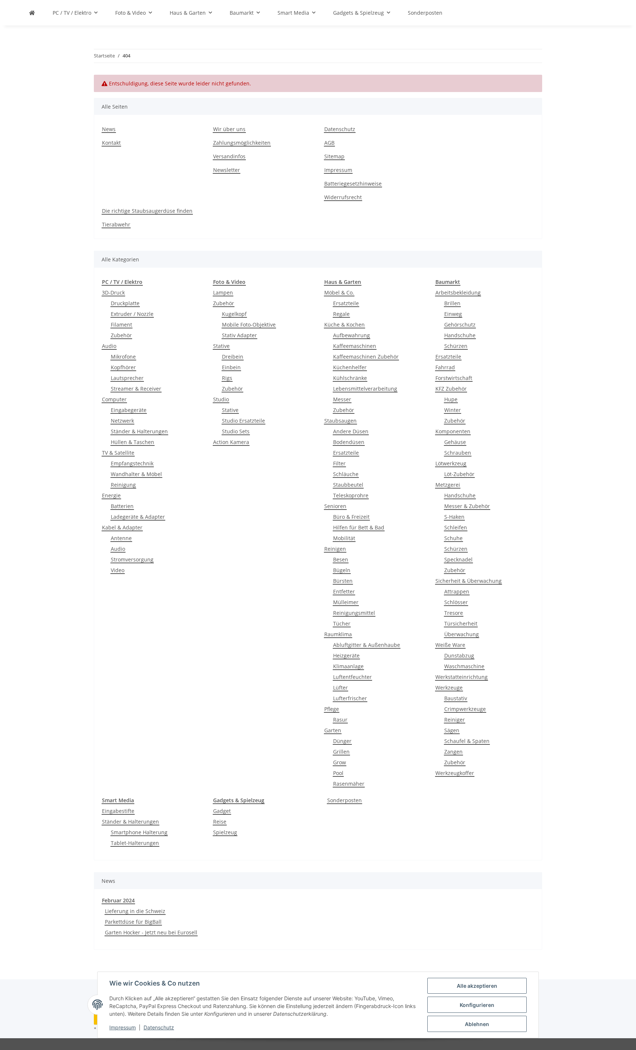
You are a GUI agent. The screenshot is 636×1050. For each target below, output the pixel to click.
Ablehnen (477, 1024)
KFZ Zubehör (451, 388)
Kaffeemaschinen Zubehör (366, 356)
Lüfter (340, 687)
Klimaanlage (348, 666)
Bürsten (343, 580)
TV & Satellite (118, 452)
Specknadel (458, 559)
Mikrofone (123, 356)
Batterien (122, 506)
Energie (111, 495)
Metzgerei (447, 484)
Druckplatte (125, 303)
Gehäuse (455, 441)
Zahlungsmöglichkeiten (242, 142)
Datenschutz (159, 1027)
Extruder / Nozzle (132, 313)
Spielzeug (225, 832)
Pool (338, 772)
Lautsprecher (127, 377)
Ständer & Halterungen (139, 431)
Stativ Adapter (239, 335)
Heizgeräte (346, 655)
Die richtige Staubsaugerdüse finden (147, 210)
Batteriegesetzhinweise (353, 183)
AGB (329, 142)
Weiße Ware (450, 644)
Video (117, 570)
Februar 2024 (118, 900)
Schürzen (455, 345)
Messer (342, 399)
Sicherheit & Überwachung (468, 580)
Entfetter (344, 591)
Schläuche (345, 474)
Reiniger (454, 719)
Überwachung (461, 634)
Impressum (122, 1027)
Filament (121, 324)
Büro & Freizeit (351, 516)
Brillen (452, 303)
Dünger (342, 740)
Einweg (453, 313)
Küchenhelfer (350, 367)
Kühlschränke (350, 377)
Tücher (341, 623)
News (109, 129)
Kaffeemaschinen (354, 345)
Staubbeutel (348, 484)
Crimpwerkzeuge (465, 708)
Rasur (340, 719)
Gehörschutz (460, 324)
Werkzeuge (449, 687)
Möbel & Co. (339, 292)
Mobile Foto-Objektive (249, 324)
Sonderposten (344, 800)
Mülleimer (345, 602)
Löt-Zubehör (459, 474)
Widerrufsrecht (343, 197)
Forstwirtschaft (453, 377)
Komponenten (452, 431)
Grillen (341, 751)
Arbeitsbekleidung (458, 292)
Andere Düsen (350, 431)
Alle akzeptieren (477, 986)
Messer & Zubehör (467, 506)
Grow (339, 762)
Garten (332, 730)
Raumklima (338, 634)
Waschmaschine (464, 666)
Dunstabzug (459, 655)
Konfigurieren (477, 1005)
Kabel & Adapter (122, 527)
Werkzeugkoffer (454, 772)
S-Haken (454, 516)
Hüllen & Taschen (132, 441)
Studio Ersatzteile (243, 420)
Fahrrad (445, 367)
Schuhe (453, 538)
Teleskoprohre (350, 495)
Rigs (227, 377)
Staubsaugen (340, 420)
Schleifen (455, 527)
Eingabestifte (118, 810)
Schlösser (456, 602)
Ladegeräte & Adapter (138, 516)
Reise (219, 821)
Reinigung (123, 484)
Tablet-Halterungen (135, 842)
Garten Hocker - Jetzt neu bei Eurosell (151, 932)
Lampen (223, 292)
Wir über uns (229, 129)
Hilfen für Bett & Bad (358, 527)
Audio (109, 345)
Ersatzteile (346, 303)
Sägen (451, 730)
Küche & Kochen (344, 324)
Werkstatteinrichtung (461, 676)
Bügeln (341, 570)
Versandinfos (229, 156)
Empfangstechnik (132, 463)
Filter (339, 463)
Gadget (222, 810)
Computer (114, 399)
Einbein (231, 367)
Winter (452, 409)
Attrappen (456, 591)
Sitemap (334, 156)
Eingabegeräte (128, 409)
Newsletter (226, 169)
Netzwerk (122, 420)
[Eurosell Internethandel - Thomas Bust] (32, 12)
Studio (221, 399)
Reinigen (335, 548)
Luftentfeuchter (352, 676)
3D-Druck (113, 292)
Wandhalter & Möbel (136, 474)
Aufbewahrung (351, 335)
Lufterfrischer (350, 698)
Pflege (331, 708)
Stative (221, 345)
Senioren (335, 506)
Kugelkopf (234, 313)
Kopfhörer (123, 367)
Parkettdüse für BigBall (133, 921)
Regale (341, 313)
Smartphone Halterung (139, 832)
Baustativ (455, 698)
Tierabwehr (116, 224)
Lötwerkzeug (450, 463)
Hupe (450, 399)
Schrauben (457, 452)
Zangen (453, 751)
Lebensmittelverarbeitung (365, 388)
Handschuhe (460, 335)
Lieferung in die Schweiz (135, 911)
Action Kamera (231, 441)
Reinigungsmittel (354, 612)
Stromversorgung (132, 559)
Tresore (453, 612)
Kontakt (111, 142)
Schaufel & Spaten (467, 740)
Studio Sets (236, 431)
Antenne (121, 538)
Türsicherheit (460, 623)
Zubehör (121, 335)
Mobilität (344, 538)
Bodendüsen (348, 441)
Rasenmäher (348, 783)
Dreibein (232, 356)
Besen (340, 559)
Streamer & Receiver (136, 388)
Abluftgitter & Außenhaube (366, 644)
